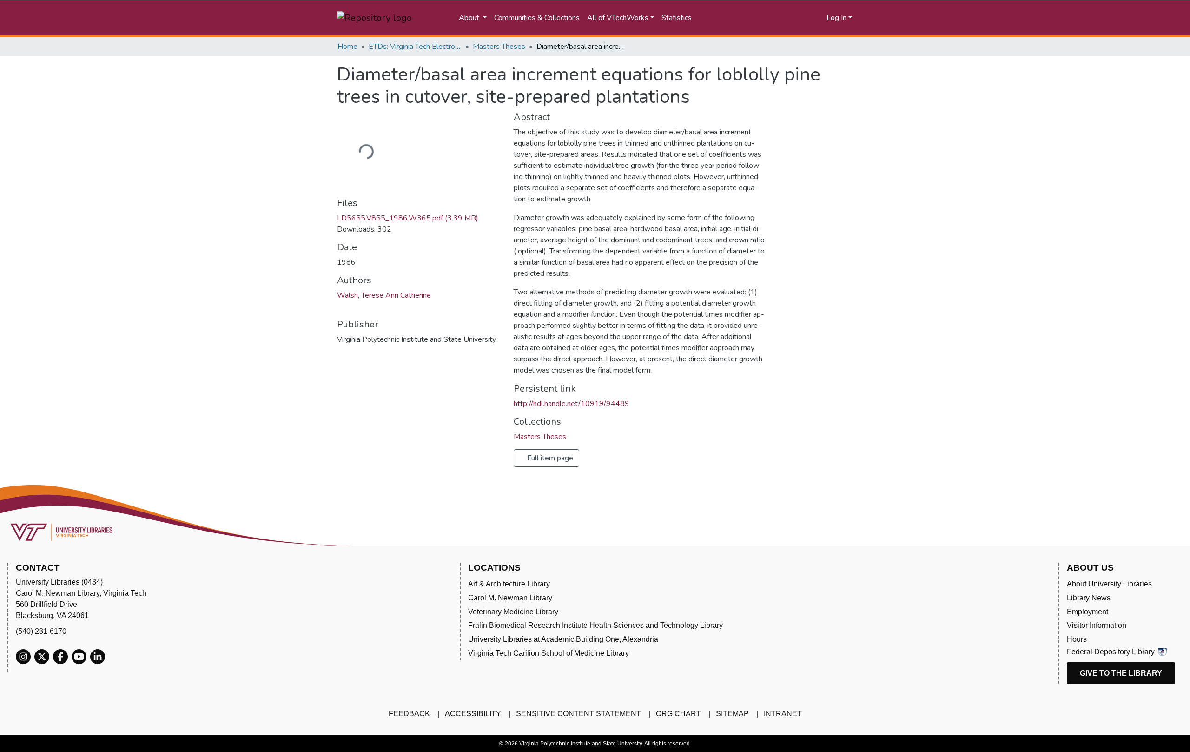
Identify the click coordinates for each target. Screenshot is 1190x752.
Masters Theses (499, 46)
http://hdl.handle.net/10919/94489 (571, 404)
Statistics (676, 18)
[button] (784, 17)
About (470, 18)
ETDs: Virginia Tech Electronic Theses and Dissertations (415, 46)
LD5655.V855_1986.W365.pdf (407, 218)
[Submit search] (737, 17)
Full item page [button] (549, 458)
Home (347, 46)
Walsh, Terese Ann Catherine (384, 295)
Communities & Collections (537, 18)
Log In (836, 18)
